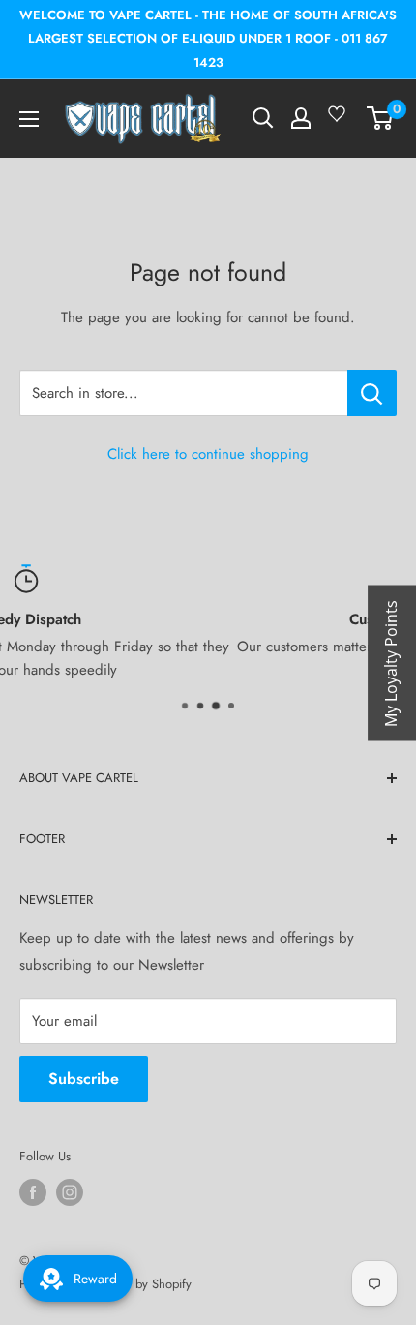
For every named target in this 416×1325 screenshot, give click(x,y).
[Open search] (263, 118)
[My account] (301, 118)
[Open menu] (29, 119)
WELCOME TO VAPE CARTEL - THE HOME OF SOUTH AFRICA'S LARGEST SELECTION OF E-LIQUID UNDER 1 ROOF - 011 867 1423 (208, 39)
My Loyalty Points (390, 662)
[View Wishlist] (339, 120)
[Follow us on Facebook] (32, 1192)
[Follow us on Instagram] (69, 1192)
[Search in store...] (372, 393)
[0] (381, 118)
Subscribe (83, 1079)
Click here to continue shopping (208, 454)
